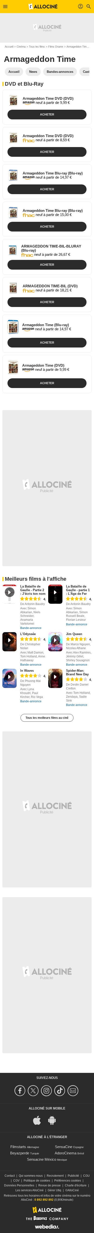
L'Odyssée (28, 634)
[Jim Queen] (55, 641)
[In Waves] (9, 678)
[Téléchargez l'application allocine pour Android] (54, 1120)
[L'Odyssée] (9, 641)
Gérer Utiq (54, 1190)
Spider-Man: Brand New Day (77, 672)
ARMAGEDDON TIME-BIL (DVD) (50, 286)
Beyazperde (19, 1153)
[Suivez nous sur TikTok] (60, 1090)
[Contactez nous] (73, 1090)
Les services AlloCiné (29, 1190)
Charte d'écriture (76, 1185)
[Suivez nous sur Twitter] (34, 1090)
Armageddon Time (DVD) (43, 365)
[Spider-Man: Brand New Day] (55, 678)
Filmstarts (18, 1147)
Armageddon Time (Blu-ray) (45, 325)
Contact (10, 1175)
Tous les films (37, 46)
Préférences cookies (67, 1180)
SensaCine (63, 1147)
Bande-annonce (30, 628)
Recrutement (55, 1175)
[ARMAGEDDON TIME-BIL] (13, 288)
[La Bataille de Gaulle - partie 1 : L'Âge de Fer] (55, 594)
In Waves (27, 670)
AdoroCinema (65, 1153)
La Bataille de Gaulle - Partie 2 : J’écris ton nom (33, 590)
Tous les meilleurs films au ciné (47, 718)
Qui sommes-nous (31, 1175)
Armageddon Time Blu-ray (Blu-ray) (53, 173)
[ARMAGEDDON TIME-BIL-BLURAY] (12, 250)
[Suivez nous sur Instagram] (47, 1090)
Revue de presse (49, 1185)
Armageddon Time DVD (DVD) (48, 98)
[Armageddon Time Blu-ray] (13, 175)
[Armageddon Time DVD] (13, 100)
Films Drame (55, 46)
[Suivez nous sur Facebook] (20, 1090)
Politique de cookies (37, 1180)
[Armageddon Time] (12, 327)
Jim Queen (74, 634)
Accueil (9, 46)
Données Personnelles (19, 1185)
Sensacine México (41, 1159)
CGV (16, 1180)
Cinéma (21, 46)
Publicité (73, 1175)
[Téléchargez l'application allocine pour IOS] (40, 1120)
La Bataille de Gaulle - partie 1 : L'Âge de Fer (78, 590)
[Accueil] (42, 6)
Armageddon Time (77, 46)
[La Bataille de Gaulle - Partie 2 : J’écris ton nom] (9, 594)
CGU (86, 1175)
